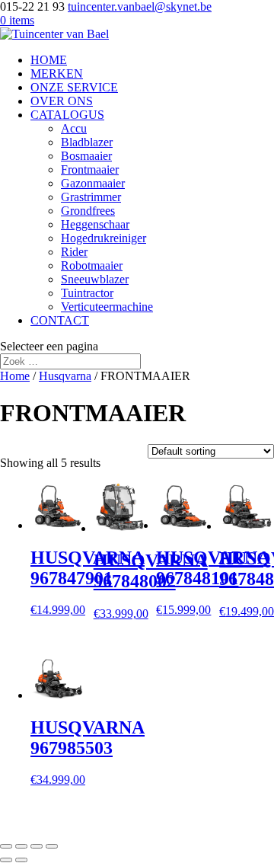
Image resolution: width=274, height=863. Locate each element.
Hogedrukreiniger (103, 238)
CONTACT (59, 320)
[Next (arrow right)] (21, 860)
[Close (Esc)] (6, 846)
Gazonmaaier (93, 183)
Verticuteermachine (107, 306)
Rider (74, 251)
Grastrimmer (91, 196)
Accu (74, 128)
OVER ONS (61, 100)
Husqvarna (65, 375)
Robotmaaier (92, 265)
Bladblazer (87, 142)
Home (15, 375)
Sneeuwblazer (95, 279)
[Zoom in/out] (52, 846)
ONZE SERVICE (74, 87)
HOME (48, 59)
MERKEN (56, 73)
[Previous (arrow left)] (6, 860)
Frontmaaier (90, 169)
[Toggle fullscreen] (36, 846)
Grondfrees (88, 210)
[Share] (21, 846)
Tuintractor (87, 292)
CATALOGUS (67, 114)
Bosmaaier (86, 155)
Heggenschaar (95, 224)
